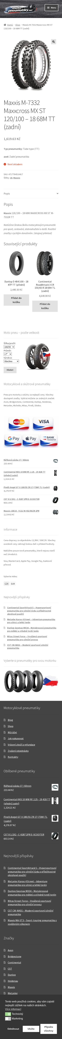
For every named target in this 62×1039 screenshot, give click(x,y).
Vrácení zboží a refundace (21, 744)
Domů (10, 24)
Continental (14, 962)
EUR (13, 583)
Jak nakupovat (16, 738)
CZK (6, 583)
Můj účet (12, 732)
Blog (10, 720)
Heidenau (13, 981)
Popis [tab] (7, 193)
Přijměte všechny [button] (48, 1029)
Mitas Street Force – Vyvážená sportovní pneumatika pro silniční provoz (27, 638)
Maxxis (16, 177)
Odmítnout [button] (13, 1029)
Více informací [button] (13, 1009)
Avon (10, 950)
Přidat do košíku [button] (16, 300)
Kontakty (13, 756)
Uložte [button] (31, 1029)
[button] (53, 41)
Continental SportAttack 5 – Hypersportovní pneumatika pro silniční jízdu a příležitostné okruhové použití (29, 610)
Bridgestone (14, 956)
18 (11, 177)
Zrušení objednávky (18, 750)
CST (10, 968)
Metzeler (13, 993)
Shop (17, 24)
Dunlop (12, 974)
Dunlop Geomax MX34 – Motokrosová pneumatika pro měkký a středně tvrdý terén (31, 629)
